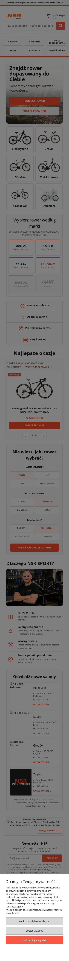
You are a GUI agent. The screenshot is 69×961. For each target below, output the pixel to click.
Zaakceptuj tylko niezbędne (34, 921)
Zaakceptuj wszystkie (34, 940)
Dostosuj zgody (34, 930)
